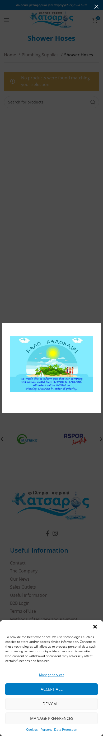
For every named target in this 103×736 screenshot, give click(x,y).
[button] (95, 626)
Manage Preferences (51, 718)
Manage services (51, 674)
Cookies (32, 729)
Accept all (52, 689)
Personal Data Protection (58, 729)
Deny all (51, 703)
